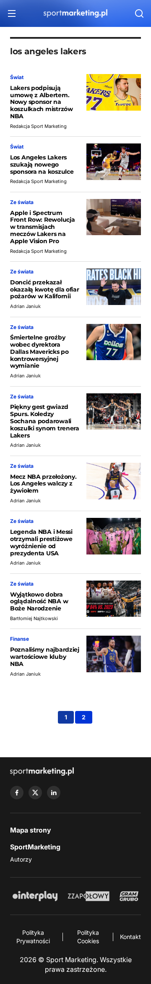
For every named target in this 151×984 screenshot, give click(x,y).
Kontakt (130, 936)
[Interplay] (35, 896)
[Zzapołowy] (89, 896)
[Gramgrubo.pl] (129, 896)
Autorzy (21, 859)
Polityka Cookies (88, 936)
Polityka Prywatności (33, 936)
